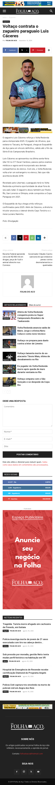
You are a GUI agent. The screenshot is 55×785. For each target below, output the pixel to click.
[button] (4, 11)
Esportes (12, 17)
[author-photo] (27, 288)
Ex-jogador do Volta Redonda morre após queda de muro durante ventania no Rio (32, 369)
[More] (49, 50)
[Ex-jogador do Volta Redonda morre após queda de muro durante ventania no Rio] (9, 369)
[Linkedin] (38, 237)
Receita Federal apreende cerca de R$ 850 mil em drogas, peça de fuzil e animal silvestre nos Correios (14, 259)
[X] (20, 237)
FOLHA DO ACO (11, 40)
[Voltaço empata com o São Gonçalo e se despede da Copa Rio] (9, 382)
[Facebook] (13, 237)
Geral (5, 661)
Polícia (5, 646)
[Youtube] (38, 771)
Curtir (47, 482)
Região (5, 631)
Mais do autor (35, 305)
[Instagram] (24, 771)
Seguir (47, 488)
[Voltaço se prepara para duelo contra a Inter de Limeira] (9, 343)
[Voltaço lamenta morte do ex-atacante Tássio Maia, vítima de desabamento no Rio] (9, 356)
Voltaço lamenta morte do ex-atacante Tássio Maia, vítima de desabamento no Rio (33, 356)
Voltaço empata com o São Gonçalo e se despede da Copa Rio (33, 382)
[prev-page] (4, 391)
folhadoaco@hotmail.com (31, 753)
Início (5, 17)
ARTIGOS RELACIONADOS (15, 305)
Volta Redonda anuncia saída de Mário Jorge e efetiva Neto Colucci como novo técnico (33, 330)
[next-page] (8, 391)
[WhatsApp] (32, 237)
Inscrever (46, 499)
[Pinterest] (26, 237)
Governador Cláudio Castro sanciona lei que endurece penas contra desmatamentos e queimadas (40, 259)
